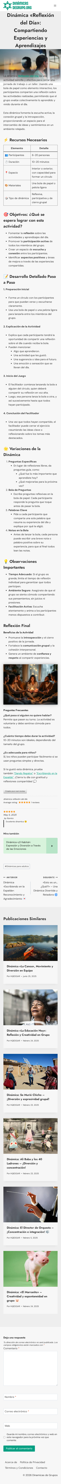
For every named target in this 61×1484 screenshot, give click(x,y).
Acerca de (11, 1462)
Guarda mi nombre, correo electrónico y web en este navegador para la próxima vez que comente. (32, 1437)
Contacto (41, 1468)
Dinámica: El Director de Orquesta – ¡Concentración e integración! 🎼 (30, 1230)
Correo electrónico (17, 1411)
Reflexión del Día (28, 76)
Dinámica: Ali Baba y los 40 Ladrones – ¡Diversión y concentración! (24, 1163)
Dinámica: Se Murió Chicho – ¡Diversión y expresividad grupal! (28, 1097)
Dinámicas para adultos (17, 866)
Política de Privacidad (32, 1462)
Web (7, 1426)
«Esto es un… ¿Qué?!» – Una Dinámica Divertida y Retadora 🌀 (45, 886)
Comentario (11, 1348)
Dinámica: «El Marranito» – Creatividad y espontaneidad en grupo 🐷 (27, 1296)
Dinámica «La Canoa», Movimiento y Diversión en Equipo (30, 968)
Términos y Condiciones (19, 1468)
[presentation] (30, 943)
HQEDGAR (15, 976)
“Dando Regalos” (23, 773)
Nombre (10, 1397)
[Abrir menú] (55, 5)
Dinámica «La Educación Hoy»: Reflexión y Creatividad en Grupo (28, 1033)
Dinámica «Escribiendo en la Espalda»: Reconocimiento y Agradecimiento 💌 (14, 888)
